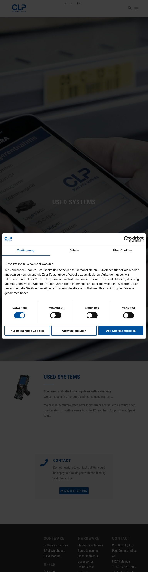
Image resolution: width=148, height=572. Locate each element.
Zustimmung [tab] (25, 250)
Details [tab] (74, 250)
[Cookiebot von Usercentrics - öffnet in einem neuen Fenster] (127, 239)
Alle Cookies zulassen (121, 330)
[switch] (55, 315)
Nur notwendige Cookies (27, 330)
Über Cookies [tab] (122, 250)
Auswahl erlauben (74, 330)
